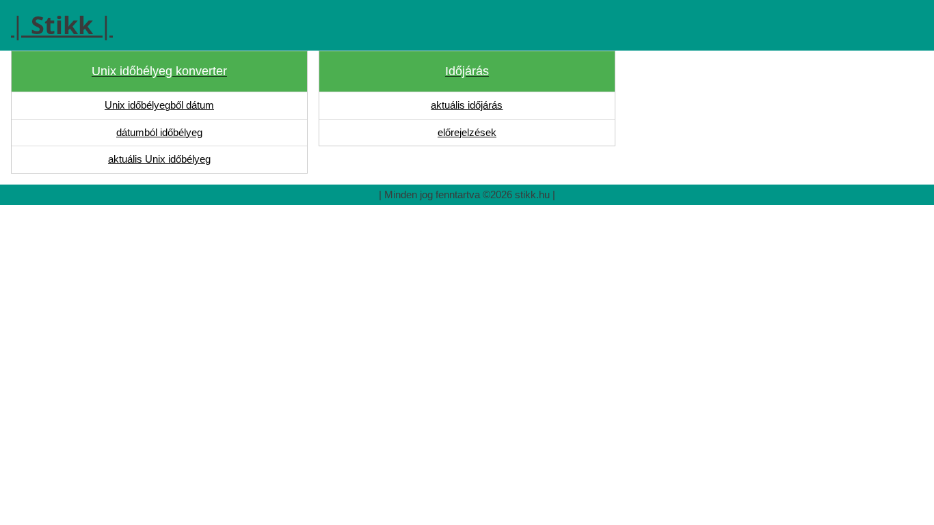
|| (62, 25)
